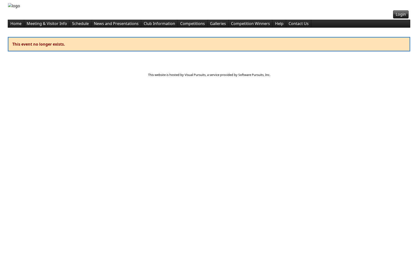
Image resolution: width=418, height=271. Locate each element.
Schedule (80, 23)
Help (279, 23)
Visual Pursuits (195, 75)
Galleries (218, 23)
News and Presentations (116, 23)
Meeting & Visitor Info (47, 23)
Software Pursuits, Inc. (254, 75)
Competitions (192, 23)
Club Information (159, 23)
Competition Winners (250, 23)
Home (16, 23)
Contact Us (299, 23)
